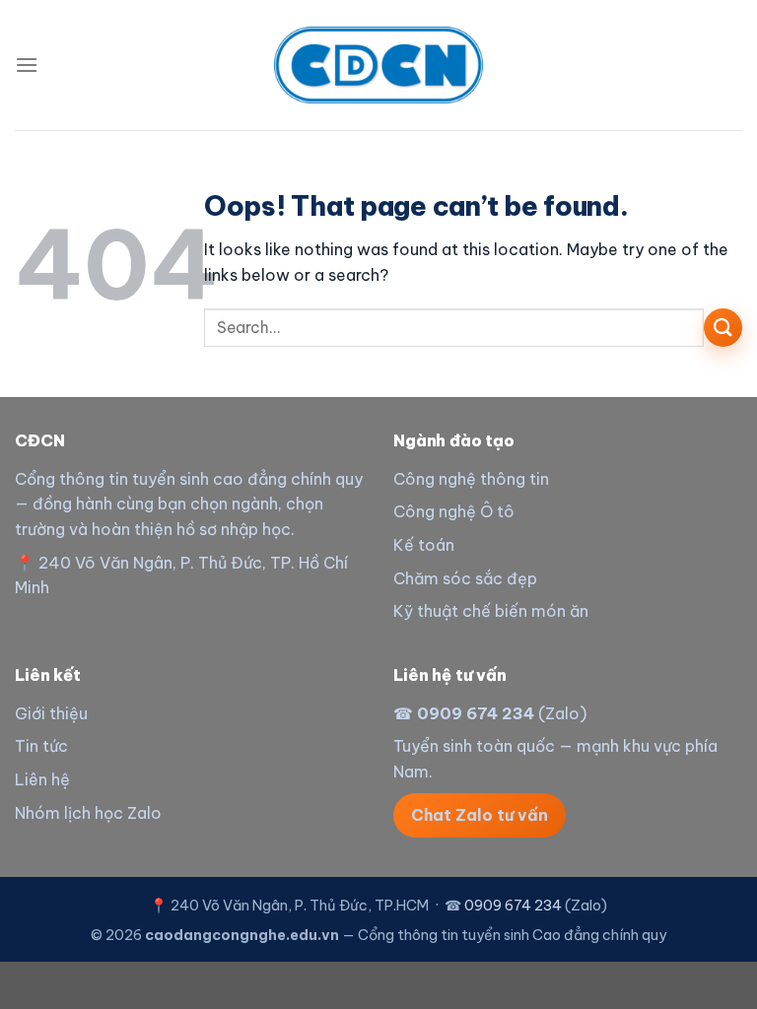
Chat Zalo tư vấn (479, 815)
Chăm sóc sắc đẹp (465, 578)
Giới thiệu (51, 713)
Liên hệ (42, 779)
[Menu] (26, 64)
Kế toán (423, 545)
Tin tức (41, 746)
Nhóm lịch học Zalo (88, 813)
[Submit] (723, 327)
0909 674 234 (475, 713)
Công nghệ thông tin (471, 479)
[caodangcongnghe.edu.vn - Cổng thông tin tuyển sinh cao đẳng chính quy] (378, 64)
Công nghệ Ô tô (454, 511)
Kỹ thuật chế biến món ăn (490, 611)
